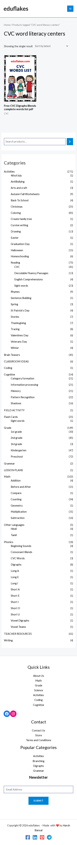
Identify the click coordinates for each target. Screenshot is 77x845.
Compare (16, 493)
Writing (8, 640)
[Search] (70, 141)
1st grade (16, 431)
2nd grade (16, 437)
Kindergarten (18, 450)
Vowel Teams (18, 626)
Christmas (17, 206)
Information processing (24, 384)
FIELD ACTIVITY (14, 410)
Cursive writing (19, 225)
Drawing (16, 231)
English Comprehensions (28, 279)
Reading (15, 262)
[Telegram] (49, 837)
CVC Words (18, 558)
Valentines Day (19, 335)
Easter (15, 237)
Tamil (14, 535)
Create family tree (21, 218)
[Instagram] (13, 714)
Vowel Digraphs (20, 620)
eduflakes (16, 8)
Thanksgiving (18, 323)
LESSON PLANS (13, 470)
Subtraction (18, 517)
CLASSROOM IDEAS (16, 361)
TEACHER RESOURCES (18, 633)
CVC (17, 266)
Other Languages (14, 524)
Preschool (17, 456)
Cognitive (9, 374)
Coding (8, 367)
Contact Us (38, 730)
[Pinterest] (42, 837)
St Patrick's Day (20, 310)
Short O (15, 608)
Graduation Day (20, 243)
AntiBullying (18, 181)
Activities (9, 171)
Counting (16, 499)
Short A (15, 589)
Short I (15, 601)
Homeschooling (20, 256)
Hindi (14, 528)
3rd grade (16, 444)
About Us (38, 675)
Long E (15, 577)
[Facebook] (7, 714)
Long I (14, 583)
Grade (7, 427)
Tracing (15, 329)
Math (7, 476)
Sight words (21, 285)
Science (38, 690)
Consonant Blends (21, 552)
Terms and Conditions (38, 740)
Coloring (16, 212)
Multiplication (19, 511)
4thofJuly (16, 175)
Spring (14, 304)
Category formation (22, 378)
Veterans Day (19, 341)
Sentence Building (21, 297)
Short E (15, 595)
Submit (38, 800)
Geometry (17, 505)
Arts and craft (19, 187)
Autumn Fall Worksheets (25, 194)
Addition (16, 480)
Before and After (21, 486)
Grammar (9, 463)
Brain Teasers (12, 354)
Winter (15, 347)
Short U (15, 614)
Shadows (16, 403)
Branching (38, 761)
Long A (15, 570)
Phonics (8, 542)
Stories (15, 316)
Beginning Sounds (21, 545)
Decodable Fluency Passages (31, 273)
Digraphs (16, 564)
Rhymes (15, 291)
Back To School (19, 200)
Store (38, 735)
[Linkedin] (34, 837)
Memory (16, 390)
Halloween (17, 250)
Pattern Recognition (23, 397)
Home (7, 24)
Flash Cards (11, 416)
